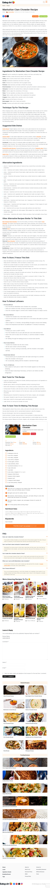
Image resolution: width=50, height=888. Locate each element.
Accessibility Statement (41, 869)
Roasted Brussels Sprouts (9, 148)
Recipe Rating (6, 636)
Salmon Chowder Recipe (31, 709)
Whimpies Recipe (30, 750)
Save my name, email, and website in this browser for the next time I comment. (25, 673)
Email (4, 667)
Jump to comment (10, 436)
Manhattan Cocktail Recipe (9, 709)
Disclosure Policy (28, 871)
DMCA (26, 874)
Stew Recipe (6, 750)
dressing (38, 136)
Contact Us (38, 867)
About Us (27, 867)
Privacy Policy (28, 876)
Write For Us (27, 869)
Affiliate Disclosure (40, 871)
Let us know (27, 526)
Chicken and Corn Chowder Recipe (34, 737)
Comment (5, 641)
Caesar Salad (5, 136)
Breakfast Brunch (6, 874)
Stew (8, 228)
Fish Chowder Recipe (8, 737)
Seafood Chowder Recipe (31, 723)
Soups (8, 5)
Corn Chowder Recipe (8, 723)
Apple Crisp (5, 154)
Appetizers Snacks (6, 871)
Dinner (4, 867)
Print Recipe (35, 16)
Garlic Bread (5, 129)
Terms (37, 874)
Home (3, 5)
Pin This (33, 433)
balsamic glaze (39, 148)
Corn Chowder (11, 241)
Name (4, 662)
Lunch (3, 869)
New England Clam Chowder (9, 221)
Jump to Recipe (43, 16)
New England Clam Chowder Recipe (34, 696)
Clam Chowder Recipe (8, 696)
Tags (3, 876)
